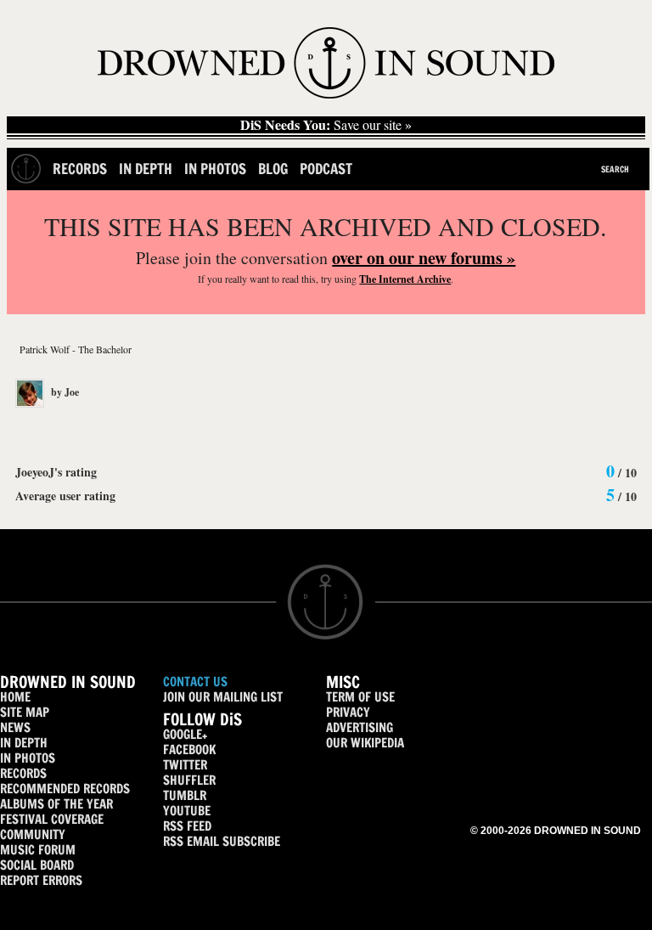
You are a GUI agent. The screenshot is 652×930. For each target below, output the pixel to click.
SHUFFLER (189, 780)
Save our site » (326, 124)
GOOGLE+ (185, 734)
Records (80, 168)
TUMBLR (184, 795)
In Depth (145, 168)
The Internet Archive (405, 279)
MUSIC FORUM (38, 850)
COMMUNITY (32, 834)
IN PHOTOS (27, 758)
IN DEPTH (24, 743)
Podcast (326, 168)
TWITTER (185, 765)
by (63, 392)
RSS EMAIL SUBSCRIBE (221, 841)
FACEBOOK (189, 749)
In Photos (215, 168)
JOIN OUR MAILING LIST (223, 697)
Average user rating (65, 495)
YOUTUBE (187, 811)
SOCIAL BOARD (37, 865)
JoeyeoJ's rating (56, 472)
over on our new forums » (423, 257)
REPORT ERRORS (41, 880)
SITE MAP (24, 712)
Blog (273, 168)
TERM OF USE (360, 697)
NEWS (15, 727)
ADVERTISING (359, 727)
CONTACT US (195, 681)
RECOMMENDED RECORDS (65, 789)
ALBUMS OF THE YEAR (56, 804)
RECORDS (23, 773)
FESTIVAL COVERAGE (52, 819)
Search (615, 169)
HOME (15, 697)
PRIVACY (348, 712)
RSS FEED (187, 826)
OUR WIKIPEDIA (365, 743)
